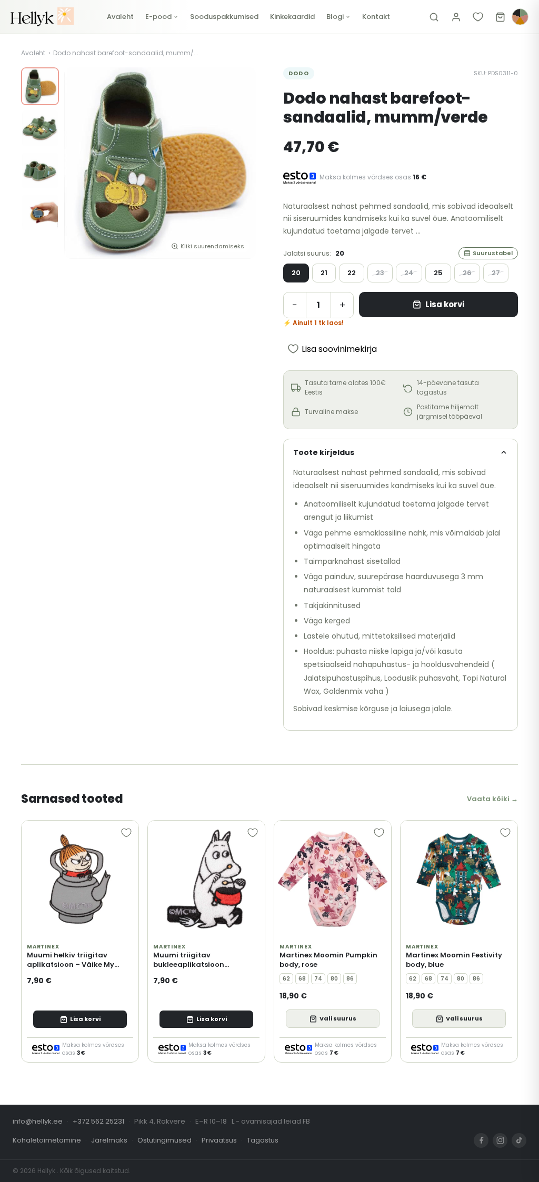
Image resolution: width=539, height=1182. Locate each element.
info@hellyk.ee (38, 1121)
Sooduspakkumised (224, 17)
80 (334, 979)
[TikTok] (519, 1140)
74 (318, 979)
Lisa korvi (444, 304)
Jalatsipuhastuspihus (342, 678)
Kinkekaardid (292, 17)
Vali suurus (338, 1018)
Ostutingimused (164, 1140)
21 (324, 273)
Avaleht (120, 17)
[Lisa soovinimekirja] (126, 832)
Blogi (335, 17)
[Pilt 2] (40, 128)
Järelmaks (109, 1140)
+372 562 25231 (98, 1121)
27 (496, 273)
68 (302, 979)
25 (438, 273)
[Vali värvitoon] (520, 16)
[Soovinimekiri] (477, 16)
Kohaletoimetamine (47, 1140)
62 (286, 979)
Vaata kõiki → (492, 799)
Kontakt (376, 17)
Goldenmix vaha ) (356, 691)
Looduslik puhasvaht (421, 678)
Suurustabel (493, 253)
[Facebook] (481, 1140)
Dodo (298, 73)
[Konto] (455, 16)
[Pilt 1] (40, 86)
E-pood (158, 17)
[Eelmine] (80, 163)
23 (380, 273)
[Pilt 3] (40, 170)
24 (409, 273)
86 (350, 979)
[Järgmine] (240, 163)
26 (467, 273)
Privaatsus (219, 1140)
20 (296, 273)
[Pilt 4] (40, 212)
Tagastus (262, 1140)
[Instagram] (500, 1140)
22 (351, 273)
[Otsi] (433, 16)
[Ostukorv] (500, 16)
